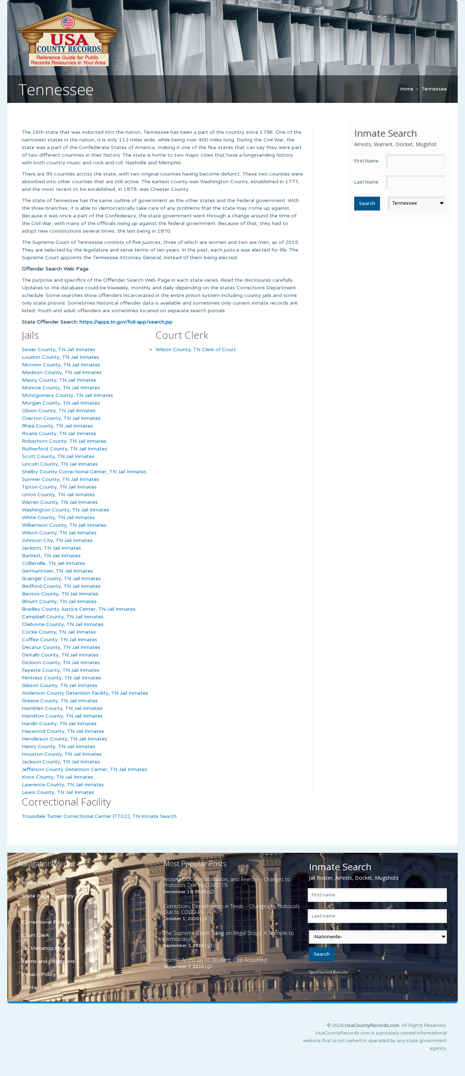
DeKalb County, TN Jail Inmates (60, 655)
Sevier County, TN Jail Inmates (58, 349)
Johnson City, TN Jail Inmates (57, 540)
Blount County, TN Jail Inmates (59, 601)
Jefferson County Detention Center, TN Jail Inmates (84, 769)
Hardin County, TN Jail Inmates (59, 723)
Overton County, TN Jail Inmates (61, 418)
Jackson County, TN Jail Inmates (61, 762)
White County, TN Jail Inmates (58, 517)
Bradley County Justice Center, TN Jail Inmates (79, 609)
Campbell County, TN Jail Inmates (63, 617)
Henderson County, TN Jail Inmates (64, 739)
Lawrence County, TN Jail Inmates (63, 785)
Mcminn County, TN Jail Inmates (61, 365)
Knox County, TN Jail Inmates (57, 777)
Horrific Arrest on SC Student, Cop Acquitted (215, 959)
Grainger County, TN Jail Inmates (61, 578)
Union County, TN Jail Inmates (58, 494)
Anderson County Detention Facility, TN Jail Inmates (85, 693)
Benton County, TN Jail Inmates (60, 594)
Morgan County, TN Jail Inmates (61, 403)
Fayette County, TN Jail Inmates (61, 670)
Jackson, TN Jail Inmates (51, 548)
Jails (27, 909)
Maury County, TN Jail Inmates (59, 380)
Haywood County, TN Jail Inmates (63, 731)
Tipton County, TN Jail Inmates (59, 487)
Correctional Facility (46, 922)
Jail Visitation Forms (46, 948)
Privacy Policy (39, 974)
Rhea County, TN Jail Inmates (57, 426)
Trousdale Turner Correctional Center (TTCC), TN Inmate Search (99, 816)
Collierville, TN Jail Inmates (53, 563)
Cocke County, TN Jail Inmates (59, 632)
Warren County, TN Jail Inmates (60, 502)
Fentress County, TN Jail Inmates (61, 678)
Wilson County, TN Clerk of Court (195, 349)
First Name (366, 161)
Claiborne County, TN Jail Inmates (63, 624)
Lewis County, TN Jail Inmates (58, 792)
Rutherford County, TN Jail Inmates (64, 449)
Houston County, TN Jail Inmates (62, 754)
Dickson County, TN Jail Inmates (61, 662)
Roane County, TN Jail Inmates (59, 433)
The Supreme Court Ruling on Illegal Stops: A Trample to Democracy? (228, 936)
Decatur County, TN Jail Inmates (61, 647)
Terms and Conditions (48, 961)
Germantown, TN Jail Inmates (57, 571)
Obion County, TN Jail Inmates (59, 410)
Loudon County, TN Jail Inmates (60, 357)
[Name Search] (101, 38)
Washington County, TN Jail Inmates (65, 510)
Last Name (366, 182)
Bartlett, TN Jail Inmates (51, 556)
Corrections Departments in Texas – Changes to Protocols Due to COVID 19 (231, 909)
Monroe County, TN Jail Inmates (61, 388)
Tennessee (434, 89)
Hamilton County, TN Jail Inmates (62, 716)
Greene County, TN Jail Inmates (60, 701)
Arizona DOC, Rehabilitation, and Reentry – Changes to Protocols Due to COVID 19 (226, 882)
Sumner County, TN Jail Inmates (60, 479)
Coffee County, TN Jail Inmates (59, 640)
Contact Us (36, 987)
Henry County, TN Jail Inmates (58, 746)
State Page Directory (48, 896)
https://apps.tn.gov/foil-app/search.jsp (126, 322)
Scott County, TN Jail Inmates (58, 456)
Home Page (36, 883)
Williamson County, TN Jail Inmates (64, 525)
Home (406, 89)
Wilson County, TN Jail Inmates (59, 533)
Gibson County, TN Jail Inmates (59, 685)
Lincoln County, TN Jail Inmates (60, 464)
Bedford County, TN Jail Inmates (61, 586)
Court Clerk (35, 935)
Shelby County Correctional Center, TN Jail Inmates (84, 472)
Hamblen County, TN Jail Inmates (62, 708)
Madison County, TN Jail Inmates (62, 372)
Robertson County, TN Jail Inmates (64, 441)
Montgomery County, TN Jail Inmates (67, 395)
